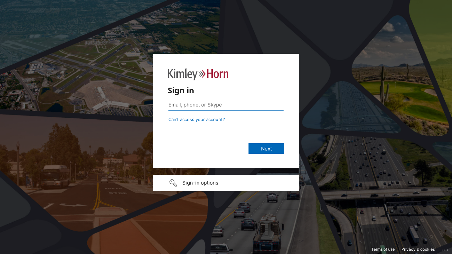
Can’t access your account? (196, 119)
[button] (226, 183)
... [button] (445, 248)
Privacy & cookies (418, 249)
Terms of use (383, 249)
